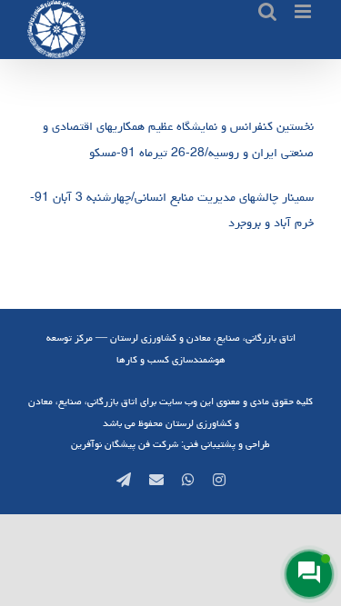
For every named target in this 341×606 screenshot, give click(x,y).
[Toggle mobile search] (267, 11)
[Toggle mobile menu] (304, 11)
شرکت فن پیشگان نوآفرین (124, 443)
